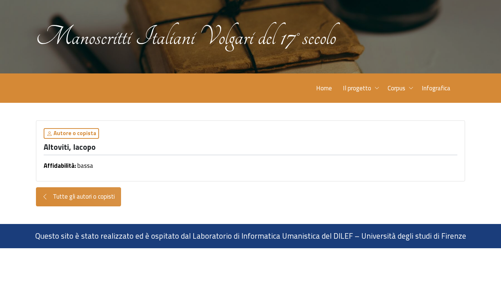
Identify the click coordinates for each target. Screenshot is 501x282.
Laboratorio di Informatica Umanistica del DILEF (273, 236)
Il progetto (357, 88)
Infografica (436, 88)
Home (324, 88)
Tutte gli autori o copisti (83, 196)
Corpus (396, 88)
